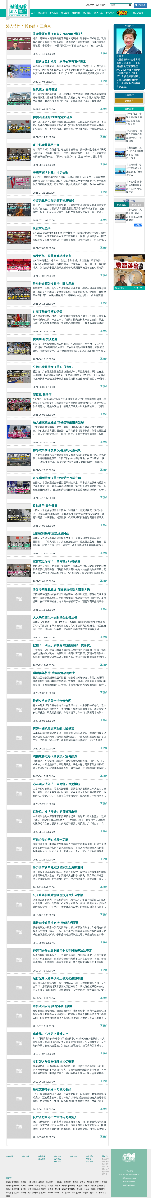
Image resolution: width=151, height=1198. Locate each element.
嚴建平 (9, 1193)
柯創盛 (79, 1189)
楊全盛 (50, 1189)
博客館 (30, 26)
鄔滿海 (65, 1186)
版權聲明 (105, 1164)
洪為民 (36, 1189)
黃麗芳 (101, 1189)
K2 (62, 1193)
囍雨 (8, 1196)
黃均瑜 (57, 1189)
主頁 (33, 13)
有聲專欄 (76, 13)
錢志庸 (65, 1189)
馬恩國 (16, 1189)
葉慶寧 (101, 1186)
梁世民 (82, 1182)
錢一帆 (30, 1186)
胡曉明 (43, 1186)
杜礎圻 (23, 1193)
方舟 (29, 1189)
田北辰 (57, 1186)
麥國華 (16, 1186)
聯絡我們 (105, 1169)
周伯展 (86, 1186)
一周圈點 (58, 1182)
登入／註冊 (138, 13)
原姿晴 (104, 1182)
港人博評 (110, 13)
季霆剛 (72, 1186)
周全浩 (23, 1189)
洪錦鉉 (86, 1189)
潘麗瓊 (93, 1186)
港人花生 (98, 13)
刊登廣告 (105, 1172)
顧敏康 (23, 1182)
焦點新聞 (42, 13)
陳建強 (9, 1189)
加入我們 (105, 1167)
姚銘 (79, 1193)
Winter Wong (53, 1193)
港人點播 (54, 13)
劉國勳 (72, 1189)
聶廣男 (36, 1193)
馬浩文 (89, 1182)
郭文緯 (23, 1186)
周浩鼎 (50, 1186)
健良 (29, 1193)
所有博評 (129, 95)
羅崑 (74, 1193)
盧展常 (43, 1193)
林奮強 (101, 1193)
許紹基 (9, 1186)
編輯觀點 (57, 1159)
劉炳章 (75, 1182)
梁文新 (67, 1193)
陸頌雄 (93, 1189)
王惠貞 (45, 26)
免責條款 (105, 1161)
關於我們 (105, 1156)
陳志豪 (85, 1193)
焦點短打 (49, 1182)
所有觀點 (57, 1161)
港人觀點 (87, 13)
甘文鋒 (16, 1193)
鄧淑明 (43, 1189)
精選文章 (93, 1193)
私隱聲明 (105, 1159)
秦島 (37, 1186)
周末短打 (67, 1182)
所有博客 (129, 101)
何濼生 (97, 1182)
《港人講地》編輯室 (36, 1182)
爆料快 (104, 1174)
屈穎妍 (9, 1182)
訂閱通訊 (141, 5)
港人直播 (65, 13)
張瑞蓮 (16, 1182)
